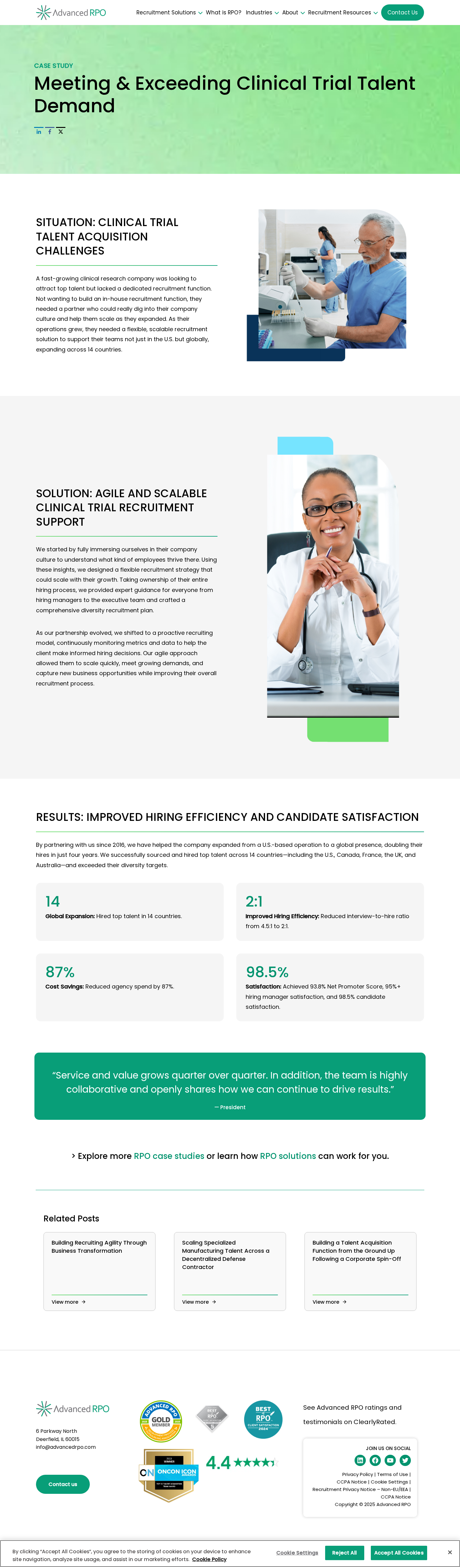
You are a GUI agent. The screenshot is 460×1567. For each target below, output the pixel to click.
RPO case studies (169, 1156)
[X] (60, 131)
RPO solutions (288, 1156)
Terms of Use (392, 1474)
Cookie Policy (209, 1559)
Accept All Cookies (399, 1552)
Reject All (344, 1552)
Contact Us (402, 12)
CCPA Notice (352, 1482)
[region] (230, 1553)
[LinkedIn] (38, 131)
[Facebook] (49, 131)
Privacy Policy (357, 1474)
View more (65, 1302)
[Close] (450, 1552)
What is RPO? (223, 12)
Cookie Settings (389, 1482)
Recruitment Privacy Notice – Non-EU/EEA (360, 1489)
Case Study (53, 65)
